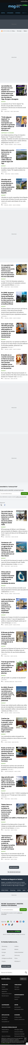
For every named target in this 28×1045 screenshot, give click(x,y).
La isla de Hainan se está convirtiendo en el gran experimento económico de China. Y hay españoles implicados (8, 605)
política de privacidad (21, 497)
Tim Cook (19, 31)
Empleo (4, 961)
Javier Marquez (9, 771)
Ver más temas (6, 966)
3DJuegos (16, 987)
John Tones (8, 742)
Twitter (1, 505)
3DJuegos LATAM (18, 1029)
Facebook (5, 505)
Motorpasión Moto (18, 1009)
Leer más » (4, 109)
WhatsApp (8, 921)
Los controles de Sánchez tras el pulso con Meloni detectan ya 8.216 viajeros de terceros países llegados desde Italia (7, 518)
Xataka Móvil (5, 989)
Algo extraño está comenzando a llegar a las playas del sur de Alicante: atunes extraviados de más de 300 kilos (8, 782)
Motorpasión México (19, 1036)
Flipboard (6, 924)
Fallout (25, 31)
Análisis (19, 890)
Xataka (3, 987)
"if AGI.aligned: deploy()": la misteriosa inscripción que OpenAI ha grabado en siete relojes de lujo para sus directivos (8, 123)
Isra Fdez (7, 111)
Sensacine (17, 997)
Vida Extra (16, 989)
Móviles (16, 949)
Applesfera (4, 991)
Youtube (17, 921)
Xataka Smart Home (6, 993)
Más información (5, 1043)
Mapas (3, 13)
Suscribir (24, 493)
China (13, 31)
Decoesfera (4, 1019)
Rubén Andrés (9, 144)
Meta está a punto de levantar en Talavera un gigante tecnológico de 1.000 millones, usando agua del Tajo (7, 156)
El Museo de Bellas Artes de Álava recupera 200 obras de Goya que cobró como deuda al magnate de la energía (7, 638)
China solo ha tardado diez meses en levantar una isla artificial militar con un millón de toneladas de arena (8, 577)
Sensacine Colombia (19, 1034)
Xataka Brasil (5, 1031)
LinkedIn (9, 924)
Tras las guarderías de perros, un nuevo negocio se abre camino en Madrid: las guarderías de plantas (8, 667)
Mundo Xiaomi (5, 996)
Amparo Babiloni (9, 681)
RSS (3, 924)
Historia (24, 13)
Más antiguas (14, 867)
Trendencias (5, 1017)
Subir (22, 979)
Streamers (10, 13)
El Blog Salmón (18, 1017)
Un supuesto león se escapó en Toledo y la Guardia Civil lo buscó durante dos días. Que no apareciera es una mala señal (7, 270)
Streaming (12, 890)
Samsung (17, 955)
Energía (4, 952)
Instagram (20, 921)
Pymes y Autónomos (19, 1019)
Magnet (14, 6)
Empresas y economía (7, 132)
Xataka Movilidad (18, 952)
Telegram (23, 921)
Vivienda (17, 13)
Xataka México (5, 1029)
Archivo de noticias (14, 872)
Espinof (16, 999)
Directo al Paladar (6, 1007)
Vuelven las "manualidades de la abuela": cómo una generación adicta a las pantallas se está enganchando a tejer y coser (7, 725)
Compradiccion (5, 1021)
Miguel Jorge (8, 205)
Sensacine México (18, 1031)
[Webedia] (24, 1)
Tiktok (12, 924)
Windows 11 (17, 961)
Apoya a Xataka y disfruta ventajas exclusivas (14, 934)
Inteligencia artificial (7, 958)
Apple (24, 890)
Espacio (4, 949)
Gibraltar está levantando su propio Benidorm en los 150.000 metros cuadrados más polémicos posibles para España (7, 186)
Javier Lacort (8, 624)
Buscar (26, 972)
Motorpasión (17, 1007)
